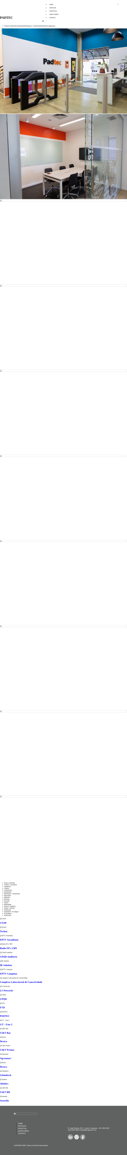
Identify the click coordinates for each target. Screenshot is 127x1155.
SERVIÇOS (52, 8)
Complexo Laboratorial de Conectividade (21, 982)
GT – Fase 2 (6, 1024)
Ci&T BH (5, 1092)
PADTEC (5, 1016)
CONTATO (52, 17)
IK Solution (6, 965)
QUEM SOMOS (54, 14)
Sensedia (4, 1100)
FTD (2, 1007)
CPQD (3, 999)
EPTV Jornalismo (9, 939)
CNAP (3, 923)
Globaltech (5, 1075)
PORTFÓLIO (53, 11)
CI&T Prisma (7, 1050)
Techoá (3, 931)
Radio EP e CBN (8, 948)
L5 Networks (6, 990)
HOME (51, 4)
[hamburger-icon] (118, 4)
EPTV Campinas (8, 973)
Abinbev (4, 1083)
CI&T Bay (5, 1033)
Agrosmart (5, 1058)
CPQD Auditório (8, 956)
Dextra (3, 1041)
